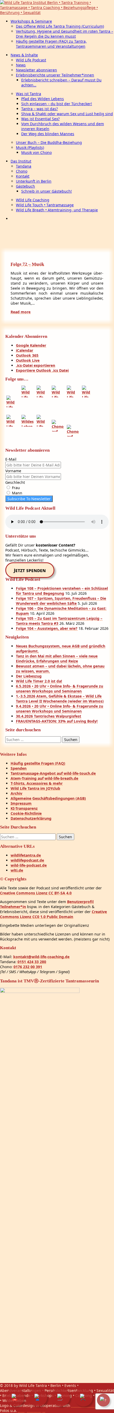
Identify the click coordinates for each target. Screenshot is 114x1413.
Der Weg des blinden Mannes (47, 133)
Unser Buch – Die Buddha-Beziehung (49, 142)
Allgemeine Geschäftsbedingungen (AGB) (48, 798)
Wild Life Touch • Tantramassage (45, 204)
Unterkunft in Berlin (33, 181)
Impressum (21, 803)
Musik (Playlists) (30, 147)
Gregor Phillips (31, 1410)
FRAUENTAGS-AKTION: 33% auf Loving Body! (57, 721)
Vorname (13, 470)
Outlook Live (28, 360)
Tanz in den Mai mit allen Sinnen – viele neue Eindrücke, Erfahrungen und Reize (57, 659)
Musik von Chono (36, 152)
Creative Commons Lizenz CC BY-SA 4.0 (36, 892)
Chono (21, 171)
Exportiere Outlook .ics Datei (42, 370)
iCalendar (24, 350)
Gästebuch (25, 186)
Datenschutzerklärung (31, 818)
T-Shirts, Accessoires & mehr (37, 783)
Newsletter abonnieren (36, 69)
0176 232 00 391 (28, 966)
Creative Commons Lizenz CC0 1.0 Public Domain (53, 914)
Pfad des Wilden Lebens (42, 98)
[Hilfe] (103, 1400)
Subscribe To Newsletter (29, 498)
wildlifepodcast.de (27, 860)
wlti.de (17, 870)
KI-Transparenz (24, 808)
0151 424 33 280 (31, 961)
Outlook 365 (27, 355)
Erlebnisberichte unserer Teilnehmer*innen (55, 74)
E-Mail (10, 459)
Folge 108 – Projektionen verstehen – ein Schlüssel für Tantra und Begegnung (62, 591)
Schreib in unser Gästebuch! (46, 191)
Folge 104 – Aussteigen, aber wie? (46, 628)
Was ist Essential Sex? (40, 118)
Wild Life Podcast (31, 59)
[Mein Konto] (38, 1397)
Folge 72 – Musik (27, 264)
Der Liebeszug (29, 676)
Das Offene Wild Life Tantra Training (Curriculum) (60, 26)
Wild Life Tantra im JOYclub (35, 788)
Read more (20, 311)
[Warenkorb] (60, 1397)
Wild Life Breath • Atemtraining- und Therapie (57, 209)
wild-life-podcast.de (29, 865)
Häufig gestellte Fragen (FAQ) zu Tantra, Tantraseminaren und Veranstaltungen (51, 44)
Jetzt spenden (30, 570)
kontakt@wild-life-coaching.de (41, 956)
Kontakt (22, 176)
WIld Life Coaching (32, 199)
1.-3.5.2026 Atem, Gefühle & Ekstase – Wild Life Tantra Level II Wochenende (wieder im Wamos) (60, 699)
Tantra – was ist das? (39, 108)
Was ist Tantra (28, 93)
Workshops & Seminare (31, 21)
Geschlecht (15, 482)
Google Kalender (31, 345)
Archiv (16, 793)
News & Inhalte (24, 54)
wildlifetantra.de (26, 855)
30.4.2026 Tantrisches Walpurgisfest (48, 716)
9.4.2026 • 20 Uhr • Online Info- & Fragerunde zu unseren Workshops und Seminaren (59, 709)
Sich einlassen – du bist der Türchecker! (56, 103)
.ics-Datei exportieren (35, 365)
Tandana (23, 166)
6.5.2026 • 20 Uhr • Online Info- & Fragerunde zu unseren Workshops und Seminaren (59, 689)
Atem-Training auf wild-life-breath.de (44, 778)
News (21, 64)
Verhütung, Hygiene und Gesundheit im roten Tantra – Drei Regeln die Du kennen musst (64, 34)
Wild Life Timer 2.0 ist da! (39, 681)
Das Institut (21, 161)
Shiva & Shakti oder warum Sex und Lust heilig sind (67, 113)
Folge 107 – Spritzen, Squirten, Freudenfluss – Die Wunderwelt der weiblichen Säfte (61, 601)
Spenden (19, 768)
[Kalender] (15, 1397)
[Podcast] (83, 1397)
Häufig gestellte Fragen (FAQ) (38, 763)
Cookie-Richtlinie (26, 813)
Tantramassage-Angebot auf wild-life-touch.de (53, 773)
